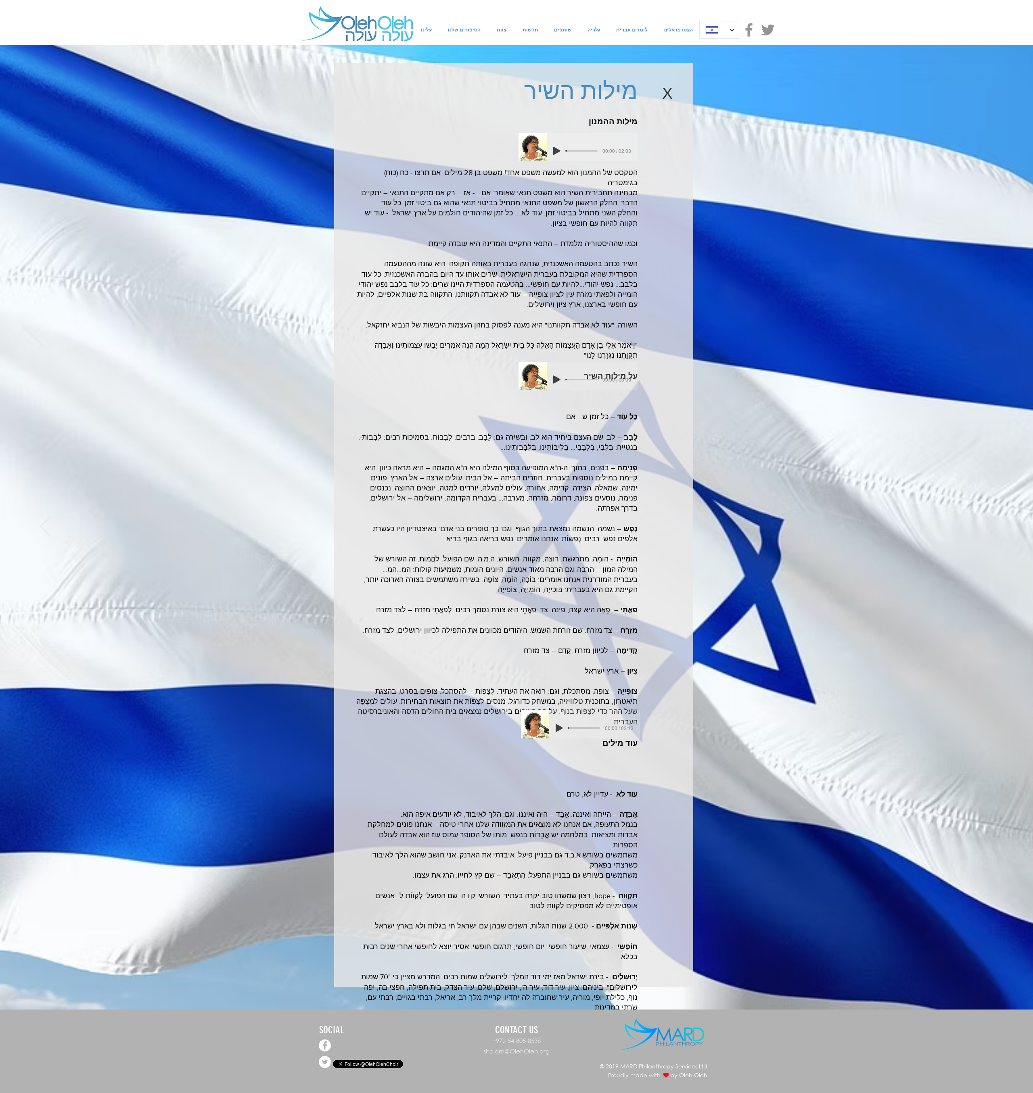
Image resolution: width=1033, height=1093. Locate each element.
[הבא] (988, 527)
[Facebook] (749, 30)
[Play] (556, 151)
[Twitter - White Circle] (325, 1062)
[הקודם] (45, 527)
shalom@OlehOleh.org (516, 1051)
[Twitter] (768, 30)
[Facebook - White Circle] (325, 1045)
